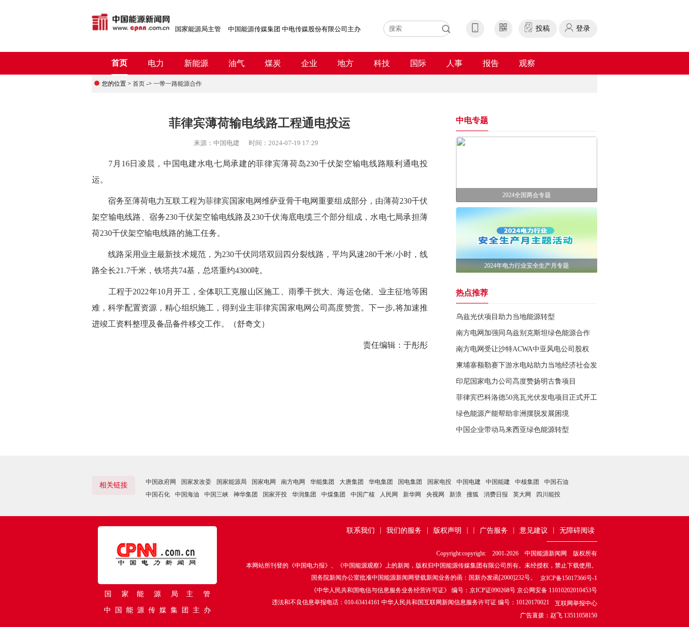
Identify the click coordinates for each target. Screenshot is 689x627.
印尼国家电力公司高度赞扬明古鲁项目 (516, 381)
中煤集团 (333, 494)
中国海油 (187, 494)
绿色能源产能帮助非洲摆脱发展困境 (512, 413)
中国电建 (468, 481)
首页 (119, 62)
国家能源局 (231, 481)
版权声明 (447, 530)
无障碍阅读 (577, 530)
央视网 (435, 494)
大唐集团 (351, 481)
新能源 (196, 63)
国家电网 (264, 481)
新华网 (412, 494)
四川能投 (548, 494)
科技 (382, 63)
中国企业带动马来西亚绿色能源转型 (512, 429)
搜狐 (473, 494)
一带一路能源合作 (177, 83)
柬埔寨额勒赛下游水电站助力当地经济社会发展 (530, 365)
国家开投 (275, 494)
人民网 (389, 494)
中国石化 (158, 494)
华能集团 (322, 481)
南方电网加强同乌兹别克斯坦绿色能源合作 (523, 333)
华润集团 (304, 494)
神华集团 (246, 494)
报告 (491, 63)
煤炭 (273, 63)
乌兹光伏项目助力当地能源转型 (505, 317)
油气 (236, 63)
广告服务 (494, 530)
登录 (583, 28)
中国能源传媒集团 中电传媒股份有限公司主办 (294, 29)
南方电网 (293, 481)
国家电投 (439, 481)
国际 (418, 63)
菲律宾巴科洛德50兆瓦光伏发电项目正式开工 (526, 397)
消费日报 (496, 494)
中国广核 (363, 494)
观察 (527, 63)
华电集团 (381, 481)
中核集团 (527, 481)
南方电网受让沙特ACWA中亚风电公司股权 (522, 349)
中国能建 (498, 481)
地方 (345, 63)
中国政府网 (161, 481)
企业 (309, 63)
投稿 (543, 28)
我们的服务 (404, 530)
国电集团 (410, 481)
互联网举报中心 (576, 603)
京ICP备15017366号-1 (568, 578)
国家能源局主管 (198, 29)
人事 (454, 63)
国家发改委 (196, 481)
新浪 (455, 494)
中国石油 (556, 481)
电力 (156, 63)
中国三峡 (216, 494)
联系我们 (361, 530)
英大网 (522, 494)
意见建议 (534, 530)
